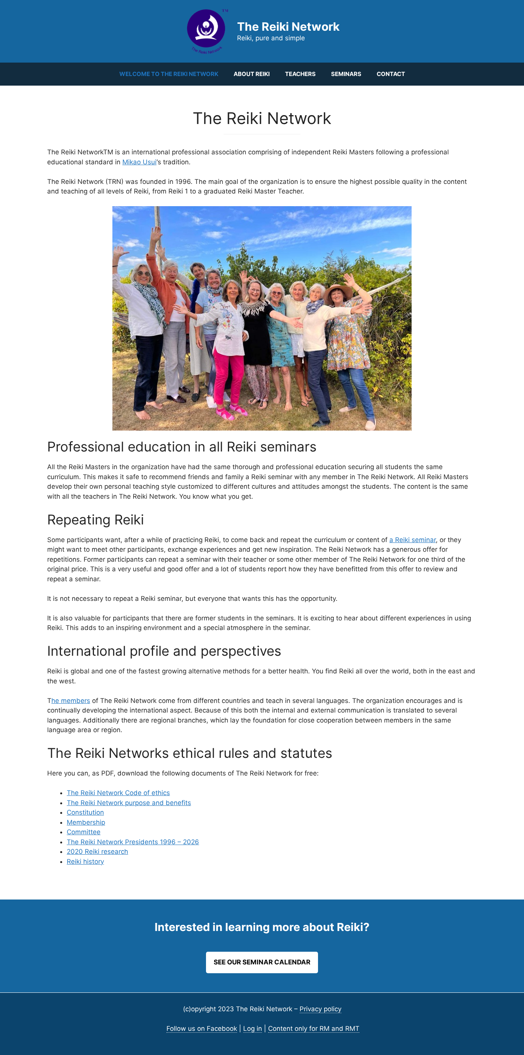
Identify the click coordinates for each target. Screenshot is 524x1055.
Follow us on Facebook (201, 1028)
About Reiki (252, 74)
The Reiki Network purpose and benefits (129, 803)
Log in (252, 1028)
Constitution (85, 812)
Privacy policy (320, 1009)
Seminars (346, 74)
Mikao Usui (139, 162)
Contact (391, 74)
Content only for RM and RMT (313, 1028)
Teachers (300, 74)
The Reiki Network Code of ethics (118, 793)
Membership (86, 822)
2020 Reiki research (97, 851)
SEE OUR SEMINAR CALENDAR (262, 962)
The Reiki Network (288, 26)
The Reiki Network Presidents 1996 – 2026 (133, 842)
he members (70, 700)
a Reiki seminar (412, 540)
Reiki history (85, 861)
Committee (84, 832)
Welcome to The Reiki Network (168, 74)
